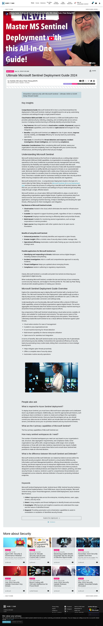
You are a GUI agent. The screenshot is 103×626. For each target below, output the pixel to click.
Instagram (69, 609)
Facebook (69, 606)
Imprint (53, 608)
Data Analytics (63, 3)
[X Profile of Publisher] (85, 81)
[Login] (99, 3)
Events (37, 3)
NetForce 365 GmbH (79, 606)
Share (94, 70)
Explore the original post (50, 518)
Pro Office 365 (49, 3)
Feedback (52, 522)
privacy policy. (10, 619)
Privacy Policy (55, 606)
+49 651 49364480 (79, 612)
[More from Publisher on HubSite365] (94, 81)
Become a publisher (57, 612)
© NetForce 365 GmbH (8, 609)
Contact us (54, 610)
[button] (83, 4)
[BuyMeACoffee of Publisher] (88, 81)
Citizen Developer (56, 3)
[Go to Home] (8, 3)
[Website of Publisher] (91, 81)
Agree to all (6, 621)
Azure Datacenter (69, 3)
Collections (43, 3)
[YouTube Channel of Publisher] (80, 81)
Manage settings (17, 621)
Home (32, 3)
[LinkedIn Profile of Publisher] (83, 81)
